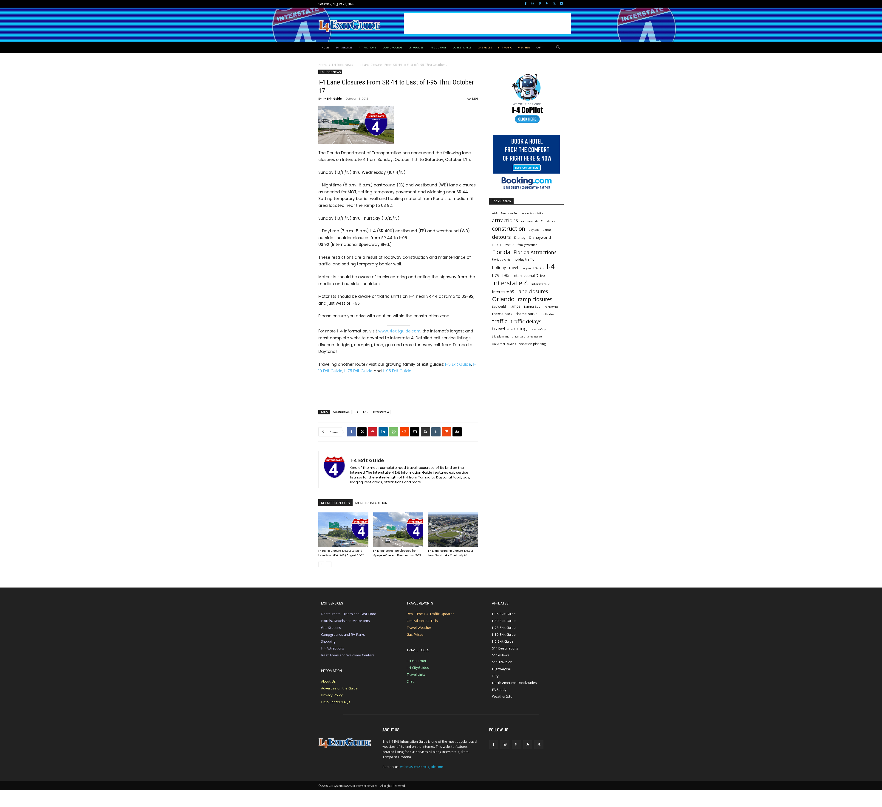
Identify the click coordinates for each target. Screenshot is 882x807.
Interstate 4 (381, 412)
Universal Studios (504, 344)
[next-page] (328, 564)
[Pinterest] (539, 3)
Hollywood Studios (532, 268)
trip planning (500, 336)
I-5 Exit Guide (458, 364)
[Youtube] (561, 3)
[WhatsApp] (393, 431)
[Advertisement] (487, 23)
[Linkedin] (383, 431)
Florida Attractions (535, 252)
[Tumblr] (436, 431)
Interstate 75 (541, 284)
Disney (520, 237)
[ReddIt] (404, 431)
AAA (495, 213)
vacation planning (532, 343)
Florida (501, 252)
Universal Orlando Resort (527, 336)
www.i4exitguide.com (399, 331)
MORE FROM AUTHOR (371, 503)
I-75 (495, 275)
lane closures (532, 291)
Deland (547, 229)
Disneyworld (540, 237)
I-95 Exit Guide (397, 371)
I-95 (365, 412)
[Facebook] (525, 3)
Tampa (514, 306)
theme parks (526, 314)
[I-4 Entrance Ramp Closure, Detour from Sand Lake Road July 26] (453, 529)
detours (501, 236)
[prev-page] (321, 564)
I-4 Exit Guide (332, 99)
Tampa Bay (532, 306)
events (509, 244)
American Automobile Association (522, 213)
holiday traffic (524, 259)
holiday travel (505, 267)
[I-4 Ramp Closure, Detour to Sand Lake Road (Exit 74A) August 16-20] (343, 529)
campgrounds (529, 221)
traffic (499, 321)
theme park (502, 314)
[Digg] (457, 431)
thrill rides (547, 314)
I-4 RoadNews (342, 64)
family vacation (527, 245)
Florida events (501, 259)
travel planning (509, 328)
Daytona (534, 230)
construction (341, 412)
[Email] (414, 431)
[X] (554, 3)
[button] (558, 47)
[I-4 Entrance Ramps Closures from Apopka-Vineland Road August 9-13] (398, 529)
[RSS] (547, 3)
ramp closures (535, 299)
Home (323, 64)
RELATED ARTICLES (335, 503)
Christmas (548, 221)
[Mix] (446, 431)
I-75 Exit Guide (358, 371)
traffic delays (525, 321)
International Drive (529, 275)
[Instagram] (532, 3)
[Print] (425, 431)
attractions (505, 220)
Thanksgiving (550, 306)
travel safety (538, 329)
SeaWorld (499, 306)
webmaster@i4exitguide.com (421, 767)
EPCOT (496, 245)
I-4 (356, 412)
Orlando (503, 299)
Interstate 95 (503, 292)
